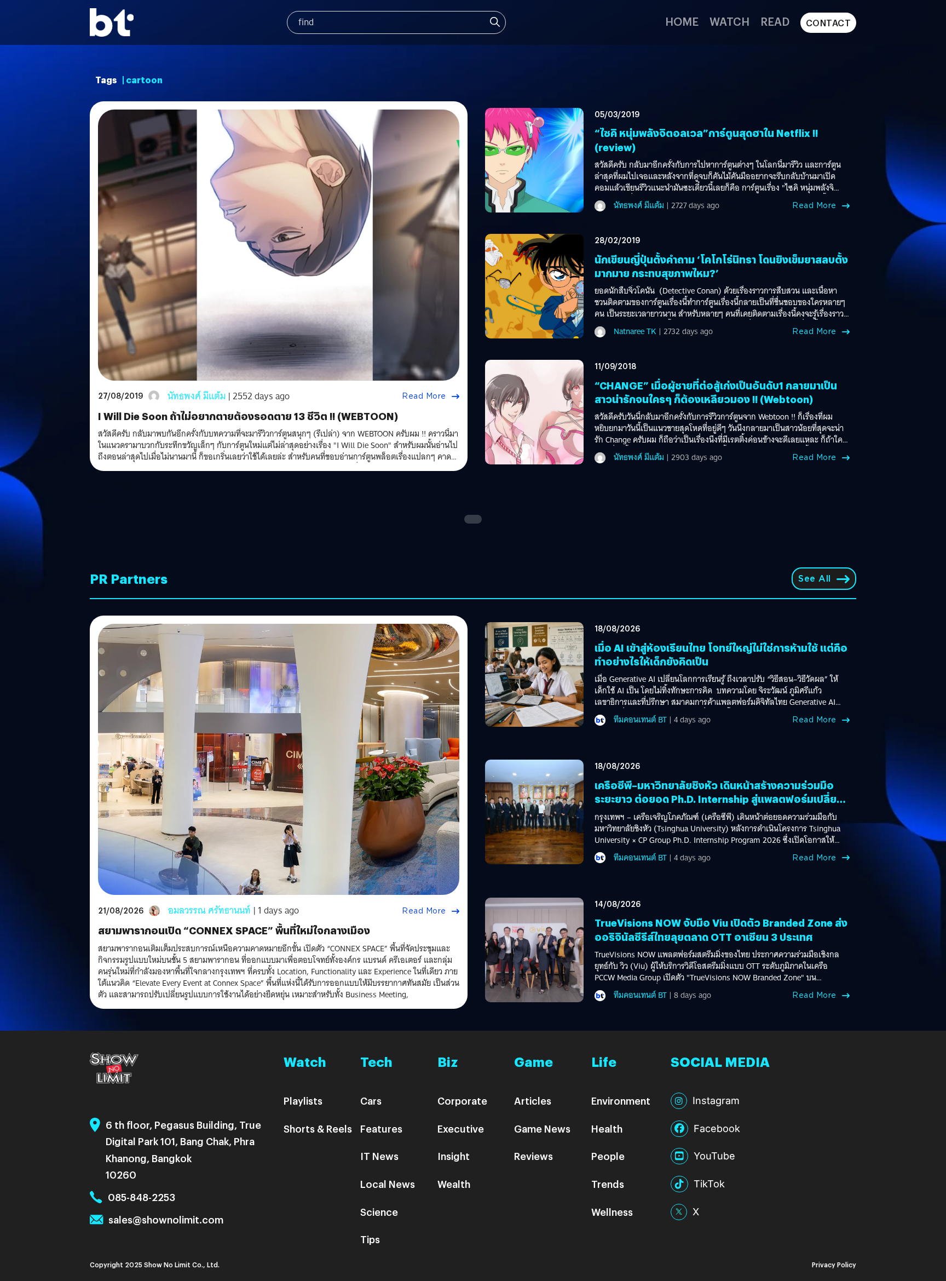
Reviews (533, 1156)
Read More (424, 396)
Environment (620, 1100)
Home (682, 21)
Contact (828, 22)
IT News (379, 1156)
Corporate (462, 1100)
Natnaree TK (635, 331)
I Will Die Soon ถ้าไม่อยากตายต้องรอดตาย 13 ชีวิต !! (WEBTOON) (248, 416)
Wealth (453, 1184)
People (608, 1156)
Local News (387, 1184)
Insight (453, 1156)
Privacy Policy (834, 1264)
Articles (532, 1100)
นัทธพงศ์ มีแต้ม (197, 396)
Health (606, 1128)
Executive (460, 1128)
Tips (370, 1239)
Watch (729, 21)
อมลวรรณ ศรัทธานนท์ (209, 910)
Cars (371, 1100)
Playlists (303, 1100)
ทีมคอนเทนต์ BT (640, 720)
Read (774, 21)
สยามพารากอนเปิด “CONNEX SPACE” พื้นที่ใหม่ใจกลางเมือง (234, 930)
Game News (542, 1128)
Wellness (612, 1212)
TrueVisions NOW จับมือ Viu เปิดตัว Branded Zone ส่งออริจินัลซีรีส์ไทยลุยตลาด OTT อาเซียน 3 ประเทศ (721, 929)
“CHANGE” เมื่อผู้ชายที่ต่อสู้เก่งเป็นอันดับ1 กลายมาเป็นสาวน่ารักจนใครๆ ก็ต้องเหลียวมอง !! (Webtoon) (716, 392)
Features (381, 1128)
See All (814, 578)
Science (379, 1212)
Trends (607, 1184)
